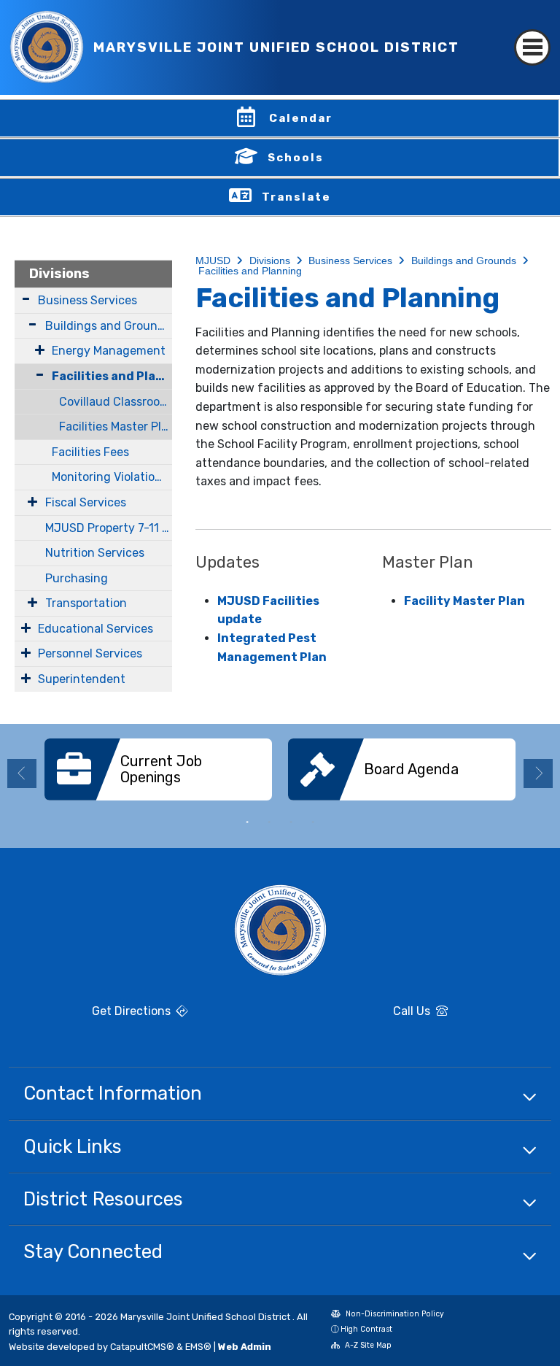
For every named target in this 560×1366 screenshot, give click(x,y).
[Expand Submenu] (26, 299)
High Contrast (366, 1329)
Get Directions (91, 1016)
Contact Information (112, 1093)
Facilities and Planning (112, 376)
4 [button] (313, 822)
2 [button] (269, 822)
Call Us (361, 1012)
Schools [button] (296, 157)
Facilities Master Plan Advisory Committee (115, 426)
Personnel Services (90, 653)
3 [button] (291, 822)
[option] (158, 774)
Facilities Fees (90, 452)
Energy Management (109, 351)
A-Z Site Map (361, 1346)
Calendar (300, 118)
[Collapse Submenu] (33, 374)
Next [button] (538, 773)
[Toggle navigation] (532, 34)
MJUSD (212, 260)
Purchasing (76, 578)
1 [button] (247, 822)
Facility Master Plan (464, 601)
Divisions (59, 274)
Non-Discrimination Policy (387, 1315)
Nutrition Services (94, 553)
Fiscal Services (85, 502)
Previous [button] (21, 773)
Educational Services (95, 629)
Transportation (86, 603)
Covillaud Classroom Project (115, 402)
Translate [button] (296, 197)
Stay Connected (93, 1251)
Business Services (87, 300)
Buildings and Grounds (108, 326)
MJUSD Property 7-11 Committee (108, 528)
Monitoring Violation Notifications (112, 477)
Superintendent (81, 679)
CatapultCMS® (142, 1346)
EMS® (198, 1346)
